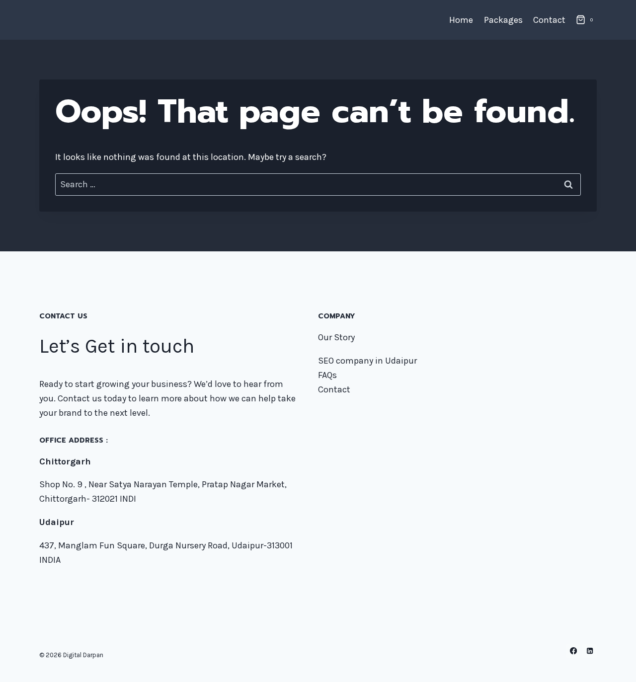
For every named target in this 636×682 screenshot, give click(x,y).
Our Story (336, 337)
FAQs (327, 375)
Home (461, 19)
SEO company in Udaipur (367, 360)
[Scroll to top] (613, 664)
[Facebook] (573, 651)
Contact (549, 19)
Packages (503, 19)
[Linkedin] (589, 651)
